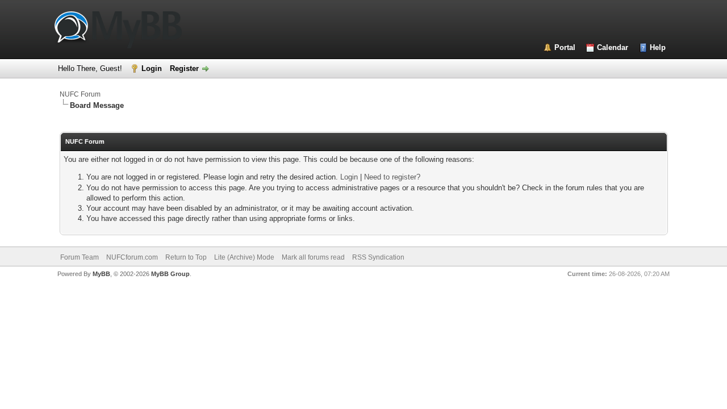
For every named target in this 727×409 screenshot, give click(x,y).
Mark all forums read (313, 257)
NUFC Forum (80, 94)
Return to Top (186, 257)
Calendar (612, 47)
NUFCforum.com (132, 257)
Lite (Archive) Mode (244, 257)
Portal (564, 47)
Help (658, 47)
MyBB (101, 273)
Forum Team (79, 257)
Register (184, 68)
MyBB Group (170, 273)
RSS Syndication (378, 257)
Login (151, 68)
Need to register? (392, 177)
